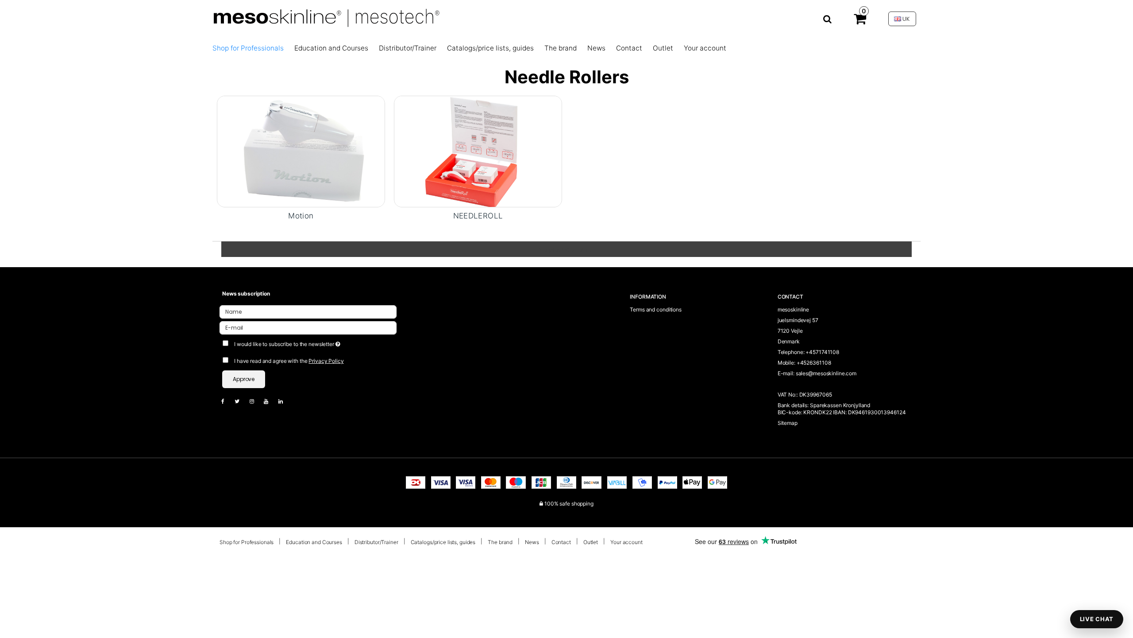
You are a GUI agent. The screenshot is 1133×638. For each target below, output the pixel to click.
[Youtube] (270, 401)
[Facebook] (227, 401)
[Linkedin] (285, 401)
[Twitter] (241, 401)
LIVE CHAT (1097, 618)
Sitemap (788, 423)
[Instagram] (256, 401)
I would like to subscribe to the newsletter (319, 342)
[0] (860, 20)
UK (905, 19)
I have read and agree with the (289, 361)
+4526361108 (814, 362)
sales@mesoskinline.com (826, 373)
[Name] (308, 311)
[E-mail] (308, 327)
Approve (243, 379)
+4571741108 (822, 352)
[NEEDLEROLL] (478, 151)
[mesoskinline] (521, 19)
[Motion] (301, 151)
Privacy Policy (325, 361)
